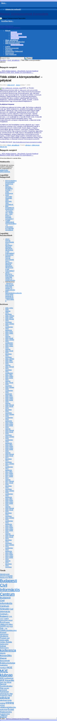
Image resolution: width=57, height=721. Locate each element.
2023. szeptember (9, 342)
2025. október (9, 316)
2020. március (7, 402)
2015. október (9, 518)
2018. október (9, 436)
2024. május (9, 333)
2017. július (8, 471)
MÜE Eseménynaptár (12, 43)
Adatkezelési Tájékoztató (14, 51)
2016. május (9, 502)
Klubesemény (4, 648)
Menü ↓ (3, 3)
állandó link (3, 146)
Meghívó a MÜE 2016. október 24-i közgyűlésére (16, 72)
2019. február (9, 430)
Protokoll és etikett (6, 695)
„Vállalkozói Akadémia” (3, 716)
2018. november (8, 434)
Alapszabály (15, 38)
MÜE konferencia (6, 678)
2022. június (9, 362)
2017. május (9, 475)
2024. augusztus (8, 329)
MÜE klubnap (6, 673)
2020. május (9, 398)
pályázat (28, 145)
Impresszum (9, 53)
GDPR (3, 626)
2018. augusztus (8, 442)
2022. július (8, 360)
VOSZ (2, 705)
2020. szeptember (9, 389)
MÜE (6, 291)
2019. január (9, 432)
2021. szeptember (9, 372)
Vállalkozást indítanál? (13, 9)
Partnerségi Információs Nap (6, 693)
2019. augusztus (8, 420)
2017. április (9, 476)
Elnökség (14, 32)
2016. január (9, 510)
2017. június (9, 473)
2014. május (9, 556)
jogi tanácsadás (5, 639)
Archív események (17, 45)
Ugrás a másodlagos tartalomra (10, 27)
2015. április (9, 530)
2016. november (8, 488)
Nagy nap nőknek (5, 682)
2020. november (8, 385)
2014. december (8, 539)
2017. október (9, 463)
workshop (3, 710)
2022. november (8, 356)
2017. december (8, 458)
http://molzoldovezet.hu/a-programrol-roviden (27, 142)
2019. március (7, 427)
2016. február (9, 508)
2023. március (7, 348)
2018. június (9, 446)
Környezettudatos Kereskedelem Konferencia (11, 182)
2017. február (9, 481)
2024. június (9, 331)
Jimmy (18, 85)
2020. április (9, 400)
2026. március (7, 310)
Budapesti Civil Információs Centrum (10, 587)
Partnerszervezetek (12, 48)
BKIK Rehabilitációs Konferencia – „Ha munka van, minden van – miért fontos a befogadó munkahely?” (9, 212)
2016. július (8, 498)
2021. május (9, 376)
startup (2, 703)
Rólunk (7, 30)
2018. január (9, 456)
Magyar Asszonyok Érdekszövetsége (7, 660)
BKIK (10, 577)
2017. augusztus (8, 469)
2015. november (8, 515)
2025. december (8, 313)
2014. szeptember (9, 547)
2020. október (9, 387)
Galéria (7, 46)
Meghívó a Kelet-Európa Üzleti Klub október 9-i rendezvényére (10, 277)
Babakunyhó (4, 577)
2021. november (8, 369)
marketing (4, 665)
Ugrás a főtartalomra (6, 26)
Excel (2, 622)
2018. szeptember (9, 439)
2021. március (7, 380)
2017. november (8, 461)
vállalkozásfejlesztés (8, 707)
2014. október (9, 545)
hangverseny (4, 634)
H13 (7, 626)
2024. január (9, 338)
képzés (3, 653)
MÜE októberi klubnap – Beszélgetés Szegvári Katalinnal (19, 71)
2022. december (8, 353)
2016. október (9, 490)
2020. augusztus (8, 392)
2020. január (9, 406)
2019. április (9, 425)
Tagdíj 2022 (14, 35)
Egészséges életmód (9, 255)
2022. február (9, 366)
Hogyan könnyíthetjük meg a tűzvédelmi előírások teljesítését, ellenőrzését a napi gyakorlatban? (9, 247)
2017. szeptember (9, 466)
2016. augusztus (8, 496)
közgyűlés (6, 655)
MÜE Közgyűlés (7, 680)
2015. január (9, 537)
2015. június (9, 527)
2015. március (7, 532)
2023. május (9, 346)
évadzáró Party (5, 714)
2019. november (8, 412)
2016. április (9, 503)
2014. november (8, 542)
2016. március (7, 505)
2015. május (9, 529)
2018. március (7, 451)
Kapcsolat (8, 49)
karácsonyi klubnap (4, 645)
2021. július (8, 374)
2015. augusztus (8, 523)
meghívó (3, 668)
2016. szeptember (9, 493)
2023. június (9, 344)
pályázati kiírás (6, 700)
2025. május (9, 317)
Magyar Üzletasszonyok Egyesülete (24, 14)
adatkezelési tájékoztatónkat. (5, 170)
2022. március (7, 364)
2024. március (7, 335)
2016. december (8, 485)
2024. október (9, 324)
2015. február (9, 535)
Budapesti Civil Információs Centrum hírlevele (6, 603)
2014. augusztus (8, 550)
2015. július (8, 525)
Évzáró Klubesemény (7, 710)
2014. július (8, 553)
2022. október (9, 359)
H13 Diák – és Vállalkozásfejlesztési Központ (8, 629)
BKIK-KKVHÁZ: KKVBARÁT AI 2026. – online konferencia (9, 189)
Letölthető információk (19, 37)
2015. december (8, 512)
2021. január (9, 382)
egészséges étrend (6, 620)
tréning (10, 702)
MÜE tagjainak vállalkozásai (15, 42)
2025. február (9, 319)
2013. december (8, 563)
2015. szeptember (9, 520)
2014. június (9, 554)
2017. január (9, 483)
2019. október (9, 414)
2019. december (8, 408)
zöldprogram (35, 145)
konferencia (8, 650)
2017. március (7, 478)
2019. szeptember (9, 416)
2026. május (9, 308)
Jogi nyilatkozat (10, 54)
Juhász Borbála (6, 642)
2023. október (9, 339)
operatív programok (4, 689)
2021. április (9, 378)
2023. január (9, 351)
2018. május (9, 448)
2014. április (9, 557)
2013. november (8, 566)
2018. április (9, 449)
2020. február (9, 405)
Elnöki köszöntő (16, 34)
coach (6, 618)
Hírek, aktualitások (11, 40)
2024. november (8, 321)
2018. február (9, 454)
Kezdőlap (4, 21)
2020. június (9, 397)
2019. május (9, 424)
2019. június (9, 422)
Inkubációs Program (4, 637)
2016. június (9, 500)
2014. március (7, 559)
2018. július (8, 444)
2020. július (8, 395)
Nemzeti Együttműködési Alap (6, 686)
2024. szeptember (9, 326)
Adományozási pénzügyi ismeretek (6, 574)
